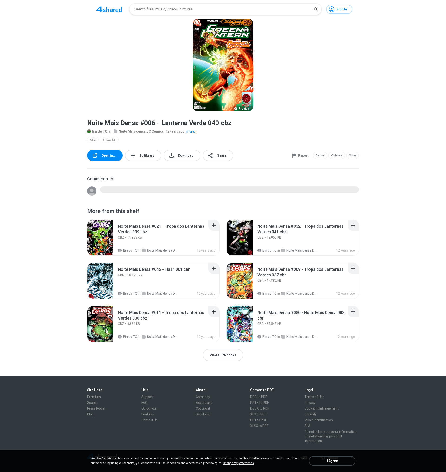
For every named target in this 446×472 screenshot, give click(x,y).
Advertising (204, 402)
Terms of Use (314, 397)
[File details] (105, 237)
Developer (203, 414)
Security (311, 414)
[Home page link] (109, 9)
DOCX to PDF (259, 408)
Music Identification (319, 420)
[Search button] (315, 9)
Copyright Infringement (322, 408)
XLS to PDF (258, 414)
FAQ (144, 402)
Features (147, 414)
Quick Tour (149, 408)
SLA (308, 426)
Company (203, 397)
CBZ (93, 139)
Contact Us (149, 420)
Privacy (310, 402)
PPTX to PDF (259, 402)
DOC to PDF (258, 397)
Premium (94, 397)
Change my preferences (238, 463)
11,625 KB (109, 139)
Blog (90, 414)
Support (147, 397)
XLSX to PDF (259, 426)
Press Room (96, 408)
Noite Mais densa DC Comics (141, 131)
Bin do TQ (99, 131)
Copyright (203, 408)
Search (92, 402)
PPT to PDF (258, 420)
